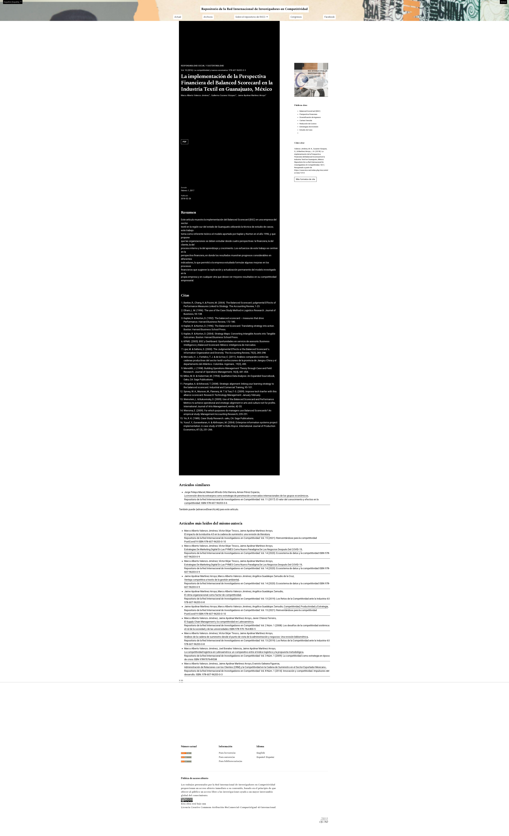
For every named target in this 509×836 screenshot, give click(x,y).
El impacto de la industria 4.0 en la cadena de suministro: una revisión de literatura (227, 534)
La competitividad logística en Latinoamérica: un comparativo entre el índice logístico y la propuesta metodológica (243, 652)
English (260, 753)
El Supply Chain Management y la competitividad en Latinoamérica (218, 621)
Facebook (329, 17)
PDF (185, 142)
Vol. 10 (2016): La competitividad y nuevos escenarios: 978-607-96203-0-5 (213, 70)
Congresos (296, 17)
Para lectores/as (227, 753)
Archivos (208, 17)
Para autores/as (227, 757)
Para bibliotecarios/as (230, 761)
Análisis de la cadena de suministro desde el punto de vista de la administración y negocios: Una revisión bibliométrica (246, 636)
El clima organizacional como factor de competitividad (212, 595)
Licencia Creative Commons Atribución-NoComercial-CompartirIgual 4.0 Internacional (228, 807)
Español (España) (265, 757)
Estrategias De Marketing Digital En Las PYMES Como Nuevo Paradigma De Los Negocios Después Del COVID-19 (243, 549)
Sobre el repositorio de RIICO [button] (250, 17)
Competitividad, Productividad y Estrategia (306, 606)
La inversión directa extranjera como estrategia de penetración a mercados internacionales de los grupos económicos (246, 495)
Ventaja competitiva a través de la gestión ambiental (211, 579)
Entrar (503, 2)
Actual (177, 17)
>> (182, 680)
